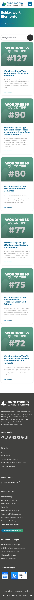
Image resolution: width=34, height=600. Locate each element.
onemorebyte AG (9, 483)
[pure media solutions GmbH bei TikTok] (10, 437)
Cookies (27, 591)
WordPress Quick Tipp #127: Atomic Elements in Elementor (16, 73)
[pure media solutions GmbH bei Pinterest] (22, 437)
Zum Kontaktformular (8, 467)
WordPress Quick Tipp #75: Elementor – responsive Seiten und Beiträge (15, 300)
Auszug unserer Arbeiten (9, 500)
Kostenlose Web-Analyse (9, 521)
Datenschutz (8, 591)
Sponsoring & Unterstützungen (11, 514)
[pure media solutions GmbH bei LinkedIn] (26, 437)
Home (2, 24)
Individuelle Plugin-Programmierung (13, 548)
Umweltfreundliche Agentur (10, 511)
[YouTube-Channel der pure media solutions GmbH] (14, 437)
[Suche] (30, 37)
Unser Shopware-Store (8, 558)
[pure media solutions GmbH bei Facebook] (2, 437)
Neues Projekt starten (11, 530)
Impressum (18, 591)
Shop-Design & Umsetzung (10, 552)
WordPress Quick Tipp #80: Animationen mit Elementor (15, 188)
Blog (6, 24)
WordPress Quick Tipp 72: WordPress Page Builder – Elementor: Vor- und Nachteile (16, 359)
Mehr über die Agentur (8, 504)
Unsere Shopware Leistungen (10, 545)
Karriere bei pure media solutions (12, 517)
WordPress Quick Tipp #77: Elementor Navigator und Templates (16, 245)
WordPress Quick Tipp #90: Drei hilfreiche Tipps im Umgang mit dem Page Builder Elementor (17, 130)
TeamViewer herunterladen (10, 524)
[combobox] (17, 37)
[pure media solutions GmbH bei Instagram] (6, 437)
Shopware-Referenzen (8, 555)
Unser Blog (4, 507)
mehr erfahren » (8, 92)
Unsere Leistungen (7, 497)
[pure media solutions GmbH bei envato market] (18, 437)
